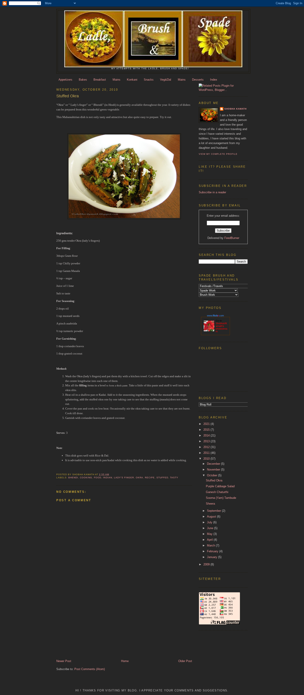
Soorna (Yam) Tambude (221, 497)
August (212, 516)
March (211, 545)
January (212, 557)
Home (125, 661)
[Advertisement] (84, 628)
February (213, 551)
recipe (150, 477)
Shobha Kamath (235, 109)
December (214, 463)
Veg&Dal (165, 79)
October (212, 475)
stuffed (162, 477)
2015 (207, 429)
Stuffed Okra (214, 480)
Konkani (132, 79)
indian (107, 477)
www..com (215, 315)
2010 (207, 458)
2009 (207, 564)
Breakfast (99, 79)
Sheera (210, 503)
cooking (86, 477)
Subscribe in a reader (212, 192)
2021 (207, 424)
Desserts (198, 79)
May (210, 534)
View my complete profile (218, 154)
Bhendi (73, 477)
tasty (174, 477)
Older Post (185, 661)
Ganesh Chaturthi (217, 492)
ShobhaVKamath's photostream (221, 327)
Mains (116, 79)
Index (213, 79)
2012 (207, 447)
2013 (207, 441)
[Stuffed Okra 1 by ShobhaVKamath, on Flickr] (124, 218)
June (210, 528)
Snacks (149, 79)
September (214, 510)
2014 (207, 435)
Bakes (83, 79)
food (97, 477)
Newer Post (63, 661)
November (214, 469)
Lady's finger (124, 477)
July (210, 522)
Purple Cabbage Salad (220, 486)
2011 (207, 453)
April (210, 539)
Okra (139, 477)
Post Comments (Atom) (89, 669)
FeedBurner (231, 238)
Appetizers (65, 79)
